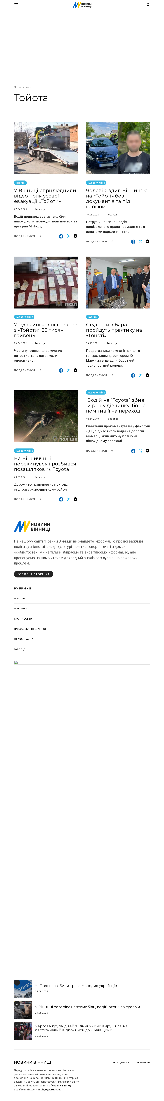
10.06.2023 (92, 214)
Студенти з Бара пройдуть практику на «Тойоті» (114, 330)
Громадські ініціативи (30, 629)
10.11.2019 (92, 419)
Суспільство (23, 618)
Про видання (120, 1062)
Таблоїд (19, 649)
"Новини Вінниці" (61, 1085)
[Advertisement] (82, 47)
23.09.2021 (20, 477)
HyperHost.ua (53, 1089)
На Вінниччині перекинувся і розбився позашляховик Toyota (45, 463)
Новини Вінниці (32, 1062)
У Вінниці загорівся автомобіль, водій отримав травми (87, 1007)
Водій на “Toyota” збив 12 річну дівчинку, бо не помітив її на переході (116, 405)
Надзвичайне (96, 182)
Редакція (40, 209)
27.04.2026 (20, 209)
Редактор (113, 419)
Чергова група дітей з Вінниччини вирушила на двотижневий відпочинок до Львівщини (81, 1028)
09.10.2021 (92, 343)
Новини (20, 182)
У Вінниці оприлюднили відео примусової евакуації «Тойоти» (45, 195)
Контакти (143, 1062)
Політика (20, 608)
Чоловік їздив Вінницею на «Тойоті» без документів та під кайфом (117, 198)
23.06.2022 (20, 343)
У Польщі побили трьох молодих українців (76, 986)
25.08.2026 (41, 991)
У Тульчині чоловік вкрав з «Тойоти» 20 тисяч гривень (45, 330)
